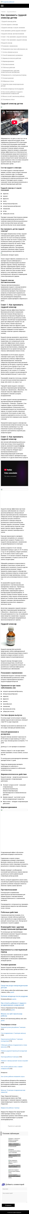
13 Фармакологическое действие (11, 58)
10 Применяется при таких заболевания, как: (14, 49)
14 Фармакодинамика (7, 61)
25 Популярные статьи (8, 99)
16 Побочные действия (8, 67)
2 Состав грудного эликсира (9, 24)
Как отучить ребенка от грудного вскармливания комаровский (13, 1004)
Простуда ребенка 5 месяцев (10, 1057)
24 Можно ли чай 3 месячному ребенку (12, 96)
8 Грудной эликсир (6, 43)
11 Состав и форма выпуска (9, 52)
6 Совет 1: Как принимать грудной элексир (14, 37)
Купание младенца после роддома (14, 996)
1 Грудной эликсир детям (8, 21)
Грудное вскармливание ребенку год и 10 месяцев (14, 1156)
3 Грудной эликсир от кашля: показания (13, 27)
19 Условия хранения (7, 78)
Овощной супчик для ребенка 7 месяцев (13, 1027)
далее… (12, 992)
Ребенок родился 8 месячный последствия (14, 1051)
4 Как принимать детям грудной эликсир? (13, 30)
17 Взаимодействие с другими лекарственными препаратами (10, 71)
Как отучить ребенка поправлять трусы (13, 1076)
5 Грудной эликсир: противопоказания (12, 33)
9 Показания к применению (9, 46)
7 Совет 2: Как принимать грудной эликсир (14, 40)
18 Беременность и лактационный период (13, 75)
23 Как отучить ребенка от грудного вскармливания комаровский (12, 92)
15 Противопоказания (7, 64)
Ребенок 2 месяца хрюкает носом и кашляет (14, 1061)
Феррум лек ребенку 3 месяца (10, 1108)
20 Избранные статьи (7, 81)
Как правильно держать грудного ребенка (14, 1166)
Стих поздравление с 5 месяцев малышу (13, 1033)
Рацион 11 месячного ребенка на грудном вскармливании (13, 1145)
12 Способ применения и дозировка (12, 55)
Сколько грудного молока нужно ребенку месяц (14, 1176)
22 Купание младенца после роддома (12, 89)
